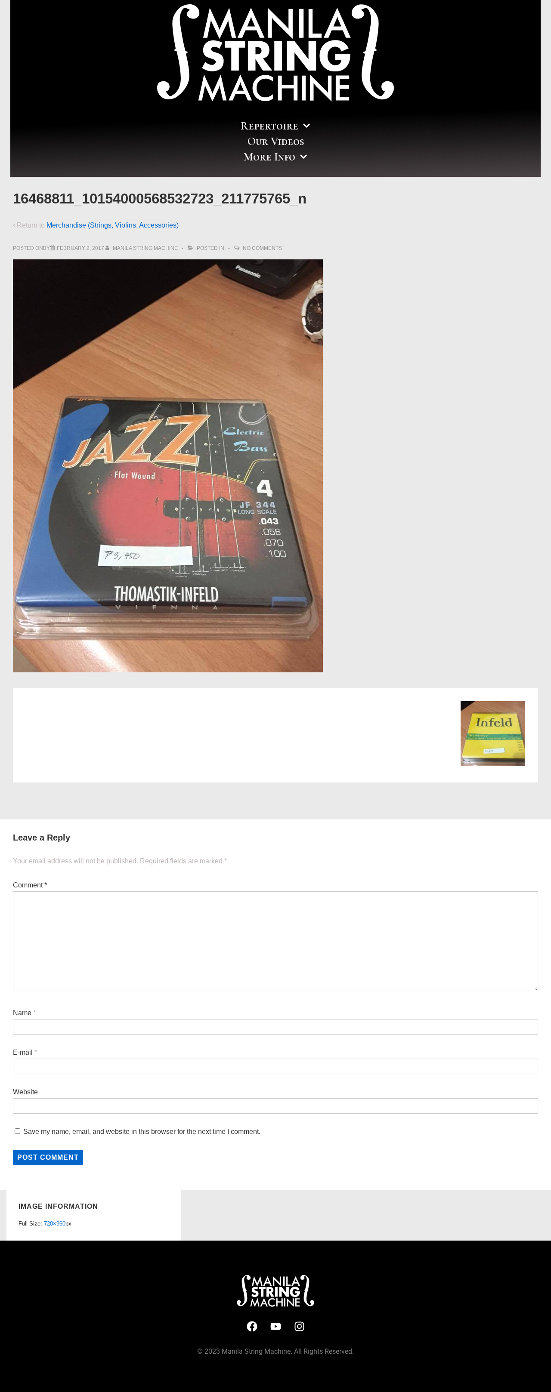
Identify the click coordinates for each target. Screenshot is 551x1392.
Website (25, 1092)
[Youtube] (275, 1326)
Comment (30, 885)
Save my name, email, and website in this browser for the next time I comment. (141, 1131)
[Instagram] (299, 1326)
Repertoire (269, 125)
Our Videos (276, 141)
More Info (269, 156)
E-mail (23, 1052)
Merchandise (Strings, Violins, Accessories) (112, 225)
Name (22, 1012)
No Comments (262, 248)
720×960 (54, 1223)
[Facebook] (252, 1326)
